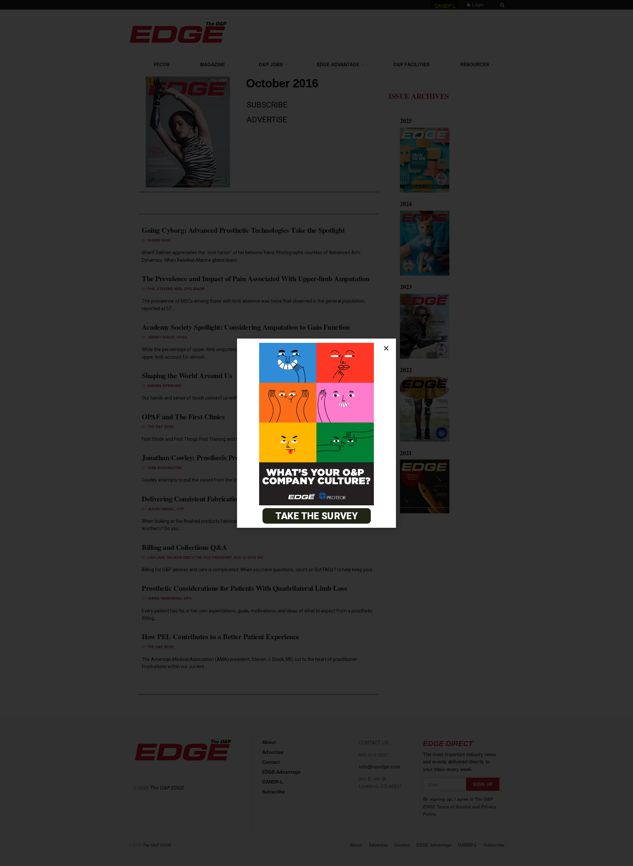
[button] (386, 348)
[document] (316, 433)
